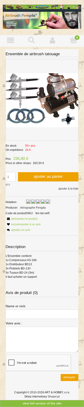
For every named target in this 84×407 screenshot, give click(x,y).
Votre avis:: (14, 323)
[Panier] (73, 40)
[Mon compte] (52, 40)
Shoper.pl (54, 396)
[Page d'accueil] (42, 16)
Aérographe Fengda (33, 207)
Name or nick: (16, 306)
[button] (10, 40)
